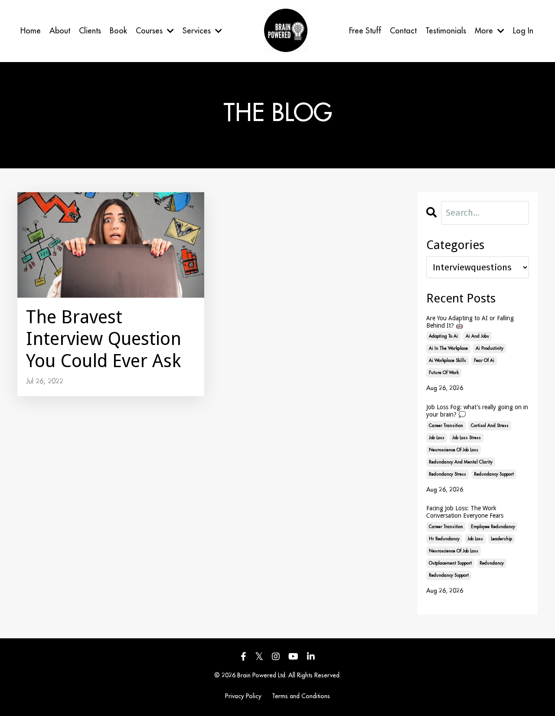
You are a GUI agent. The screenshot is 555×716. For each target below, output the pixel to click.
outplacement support (450, 563)
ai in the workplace (448, 348)
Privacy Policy (243, 696)
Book (118, 31)
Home (30, 31)
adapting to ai (443, 336)
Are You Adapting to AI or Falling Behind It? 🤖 (470, 322)
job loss (436, 438)
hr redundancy (444, 539)
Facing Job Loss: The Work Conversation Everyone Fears (464, 512)
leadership (501, 539)
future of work (444, 373)
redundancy (492, 563)
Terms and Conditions (301, 696)
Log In (523, 31)
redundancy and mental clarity (461, 462)
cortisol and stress (490, 426)
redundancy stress (447, 474)
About (59, 31)
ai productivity (489, 348)
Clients (90, 31)
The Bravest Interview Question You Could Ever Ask (103, 338)
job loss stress (466, 438)
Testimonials (445, 31)
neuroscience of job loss (453, 450)
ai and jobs (477, 336)
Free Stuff (365, 31)
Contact (403, 31)
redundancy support (494, 474)
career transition (446, 426)
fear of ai (484, 360)
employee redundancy (493, 527)
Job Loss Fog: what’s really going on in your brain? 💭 (477, 411)
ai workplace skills (447, 360)
